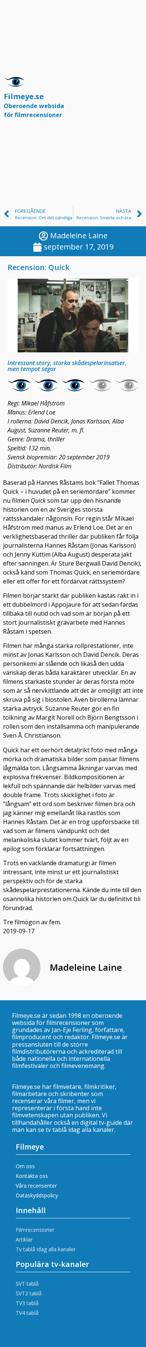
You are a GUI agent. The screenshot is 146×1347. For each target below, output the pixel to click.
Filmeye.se (34, 105)
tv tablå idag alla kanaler (80, 1130)
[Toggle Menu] (132, 101)
